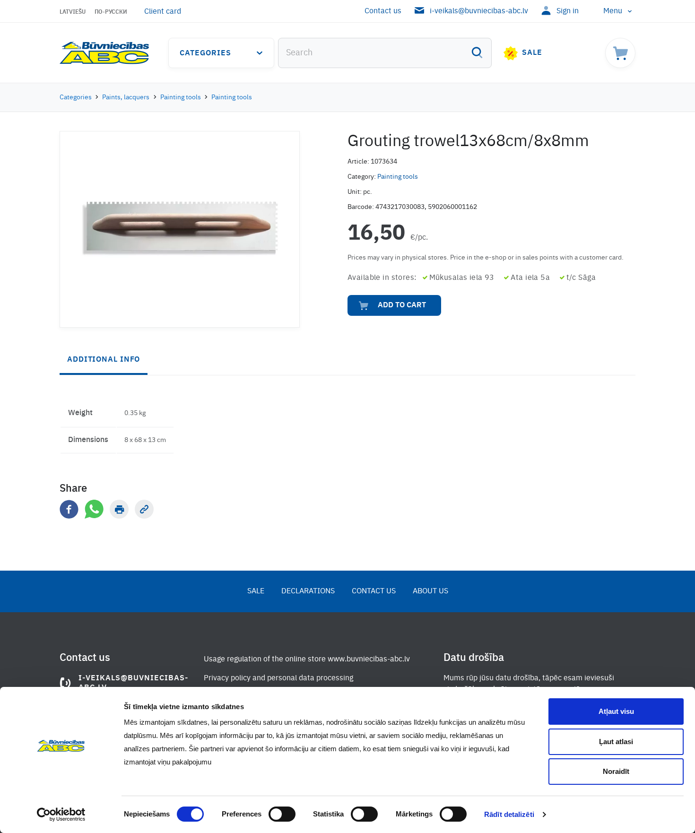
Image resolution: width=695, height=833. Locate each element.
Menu (612, 11)
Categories (205, 53)
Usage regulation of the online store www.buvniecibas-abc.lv (307, 659)
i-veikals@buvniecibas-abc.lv (479, 11)
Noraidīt (616, 771)
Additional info (103, 360)
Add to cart (402, 305)
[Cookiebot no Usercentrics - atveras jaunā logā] (61, 814)
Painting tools (180, 97)
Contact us (383, 11)
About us (430, 591)
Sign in (567, 11)
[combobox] (385, 53)
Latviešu (73, 12)
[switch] (282, 814)
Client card (162, 12)
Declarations (308, 591)
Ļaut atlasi (616, 742)
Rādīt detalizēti (509, 814)
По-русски (111, 12)
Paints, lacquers (125, 97)
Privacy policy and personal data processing (278, 678)
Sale (532, 53)
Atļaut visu (616, 711)
